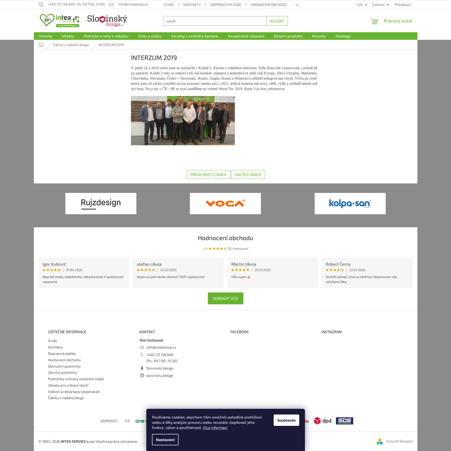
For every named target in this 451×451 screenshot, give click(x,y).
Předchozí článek (208, 174)
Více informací (215, 427)
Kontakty (192, 4)
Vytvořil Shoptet (399, 441)
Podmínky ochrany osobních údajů (76, 379)
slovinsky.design (160, 375)
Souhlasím (286, 420)
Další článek (248, 174)
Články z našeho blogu (66, 398)
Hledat (277, 20)
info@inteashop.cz (161, 347)
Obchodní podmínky (64, 366)
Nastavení (165, 439)
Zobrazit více (225, 298)
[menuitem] (45, 36)
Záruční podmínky (62, 372)
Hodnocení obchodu (268, 4)
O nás (169, 4)
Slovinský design (160, 368)
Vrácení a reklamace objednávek (74, 391)
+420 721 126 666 (160, 354)
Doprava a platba (225, 4)
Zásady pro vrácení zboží (68, 385)
